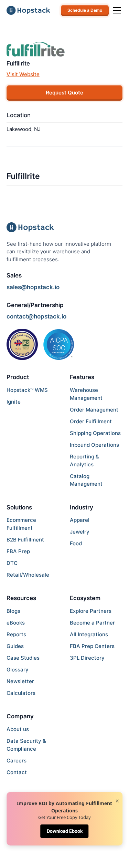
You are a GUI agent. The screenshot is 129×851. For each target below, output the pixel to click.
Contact (17, 772)
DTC (12, 563)
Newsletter (20, 681)
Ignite (14, 401)
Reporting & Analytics (84, 460)
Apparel (79, 520)
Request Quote (64, 92)
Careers (16, 760)
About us (18, 729)
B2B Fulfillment (25, 539)
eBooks (16, 622)
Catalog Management (86, 480)
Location (19, 115)
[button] (115, 10)
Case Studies (23, 658)
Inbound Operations (94, 445)
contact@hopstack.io (36, 316)
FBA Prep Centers (92, 646)
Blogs (13, 611)
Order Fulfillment (91, 421)
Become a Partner (92, 622)
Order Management (94, 409)
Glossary (18, 669)
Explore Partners (90, 611)
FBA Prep (18, 551)
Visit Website (23, 74)
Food (76, 543)
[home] (28, 10)
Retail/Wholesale (28, 574)
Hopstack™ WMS (27, 390)
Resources (21, 598)
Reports (16, 634)
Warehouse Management (86, 394)
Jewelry (79, 531)
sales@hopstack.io (33, 287)
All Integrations (89, 634)
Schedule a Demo (84, 10)
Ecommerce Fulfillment (21, 524)
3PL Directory (87, 658)
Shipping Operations (95, 433)
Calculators (21, 693)
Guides (15, 646)
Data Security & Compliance (26, 745)
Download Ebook (65, 831)
